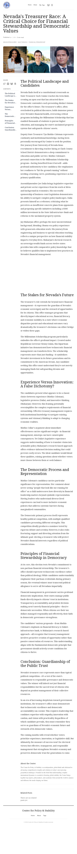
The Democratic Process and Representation (11, 115)
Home (29, 5)
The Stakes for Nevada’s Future (10, 101)
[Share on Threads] (15, 84)
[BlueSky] (48, 5)
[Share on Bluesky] (11, 84)
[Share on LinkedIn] (8, 84)
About (35, 5)
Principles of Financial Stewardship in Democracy (10, 122)
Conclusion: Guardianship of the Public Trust (10, 128)
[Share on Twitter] (4, 84)
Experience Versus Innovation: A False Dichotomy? (9, 108)
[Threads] (52, 5)
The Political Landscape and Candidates (11, 94)
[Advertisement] (47, 273)
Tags (43, 5)
